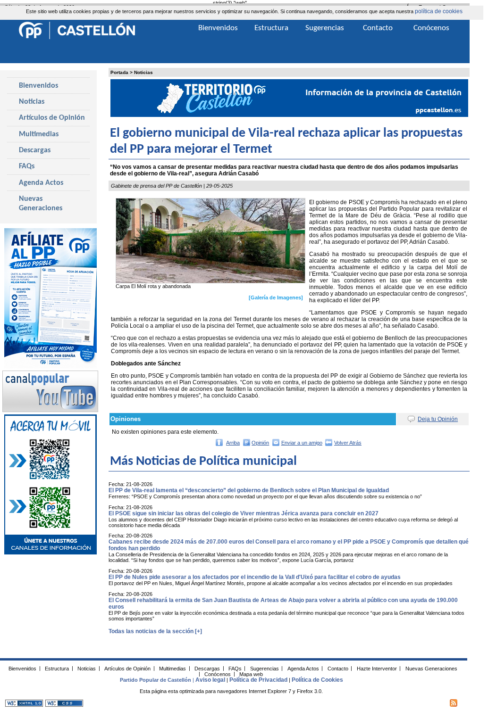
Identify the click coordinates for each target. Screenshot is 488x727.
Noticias (143, 72)
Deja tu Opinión (438, 419)
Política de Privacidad (258, 680)
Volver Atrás (348, 443)
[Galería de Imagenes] (276, 297)
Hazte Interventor (377, 668)
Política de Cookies (317, 680)
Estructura (271, 28)
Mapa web (251, 674)
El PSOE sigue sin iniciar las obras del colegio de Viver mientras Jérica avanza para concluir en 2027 (244, 513)
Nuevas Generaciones (40, 203)
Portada (119, 72)
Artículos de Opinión (52, 118)
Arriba (233, 443)
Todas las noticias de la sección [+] (155, 631)
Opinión (260, 443)
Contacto (378, 28)
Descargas (34, 150)
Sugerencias (324, 28)
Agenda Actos (41, 183)
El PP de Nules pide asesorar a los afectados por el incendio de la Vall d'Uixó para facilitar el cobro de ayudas (255, 577)
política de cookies (439, 11)
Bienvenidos (38, 86)
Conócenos (431, 28)
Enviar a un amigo (301, 443)
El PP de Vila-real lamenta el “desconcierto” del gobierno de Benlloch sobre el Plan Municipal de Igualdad (249, 490)
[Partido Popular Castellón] (77, 38)
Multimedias (39, 134)
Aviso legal (210, 680)
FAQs (26, 166)
